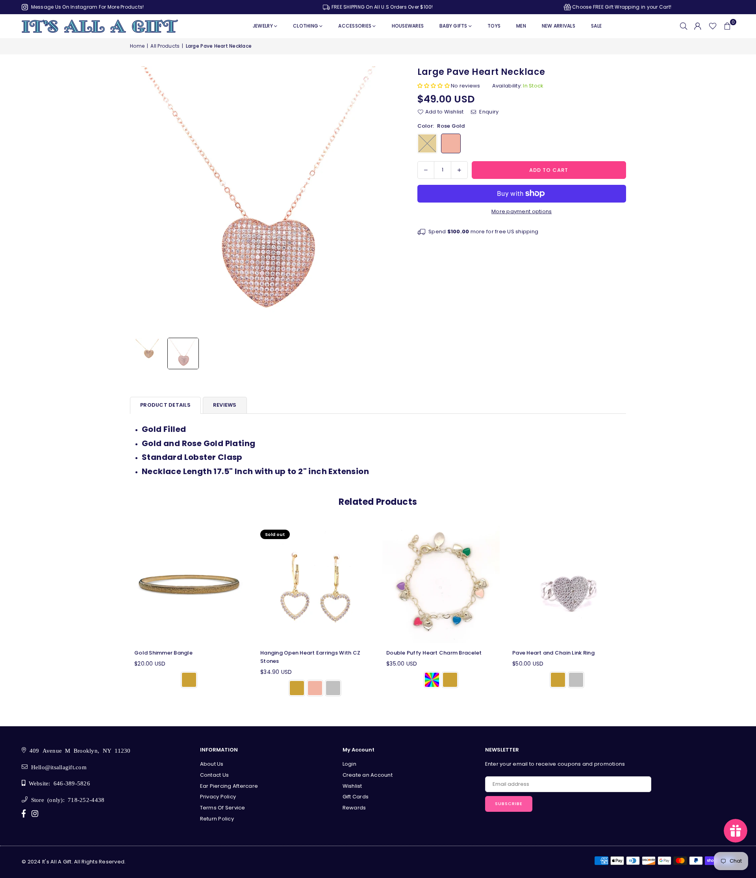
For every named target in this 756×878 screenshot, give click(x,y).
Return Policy (217, 818)
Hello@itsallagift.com (57, 767)
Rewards (354, 807)
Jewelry (263, 25)
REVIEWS (225, 405)
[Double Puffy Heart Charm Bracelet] (441, 584)
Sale (596, 25)
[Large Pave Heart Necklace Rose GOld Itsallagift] (183, 353)
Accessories (354, 25)
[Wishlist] (712, 26)
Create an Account (368, 775)
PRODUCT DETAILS (165, 405)
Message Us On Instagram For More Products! (87, 7)
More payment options (521, 211)
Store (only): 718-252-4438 (66, 799)
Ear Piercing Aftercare (229, 786)
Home (137, 46)
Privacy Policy (218, 796)
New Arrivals (558, 25)
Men (521, 25)
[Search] (683, 26)
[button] (727, 26)
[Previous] (141, 200)
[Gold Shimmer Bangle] (189, 584)
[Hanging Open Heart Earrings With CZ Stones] (315, 584)
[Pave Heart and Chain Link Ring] (567, 584)
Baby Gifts (453, 25)
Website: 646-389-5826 (57, 783)
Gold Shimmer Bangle (163, 653)
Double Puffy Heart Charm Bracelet (434, 653)
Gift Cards (356, 796)
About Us (212, 764)
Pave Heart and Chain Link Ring (553, 653)
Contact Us (214, 775)
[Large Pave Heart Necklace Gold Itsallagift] (147, 353)
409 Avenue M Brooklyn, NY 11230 (78, 750)
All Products (165, 46)
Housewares (408, 25)
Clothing (305, 25)
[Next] (387, 200)
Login (349, 764)
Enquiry (488, 111)
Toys (493, 25)
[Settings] (698, 26)
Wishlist (352, 786)
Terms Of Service (222, 807)
